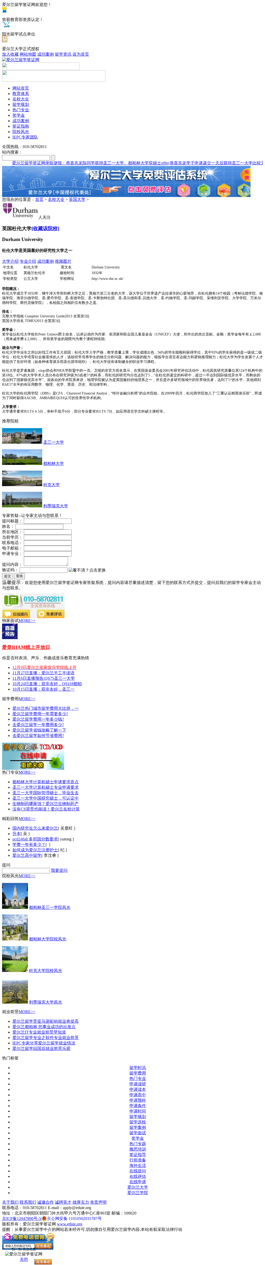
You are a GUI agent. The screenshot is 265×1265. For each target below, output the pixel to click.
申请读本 (137, 1089)
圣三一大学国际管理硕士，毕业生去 (45, 793)
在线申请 (137, 1182)
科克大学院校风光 (45, 970)
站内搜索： (12, 152)
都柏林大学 (53, 463)
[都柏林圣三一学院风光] (15, 907)
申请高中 (137, 1095)
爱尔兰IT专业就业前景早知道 (39, 1032)
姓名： (8, 526)
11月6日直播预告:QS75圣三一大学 (43, 678)
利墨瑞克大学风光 (45, 1002)
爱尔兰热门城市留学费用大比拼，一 (45, 708)
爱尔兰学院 (137, 1192)
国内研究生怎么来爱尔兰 (35, 828)
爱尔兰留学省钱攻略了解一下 (39, 730)
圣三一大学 (53, 442)
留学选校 (137, 1122)
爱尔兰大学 (137, 1187)
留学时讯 (137, 1067)
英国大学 (77, 199)
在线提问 (137, 1171)
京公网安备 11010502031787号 (74, 1218)
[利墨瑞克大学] (22, 506)
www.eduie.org (69, 1224)
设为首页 (80, 54)
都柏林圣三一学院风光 (49, 907)
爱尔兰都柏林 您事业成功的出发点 (44, 1027)
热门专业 (137, 1078)
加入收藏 (10, 54)
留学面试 (137, 1133)
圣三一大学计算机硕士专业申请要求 (45, 787)
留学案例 (137, 1127)
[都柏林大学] (22, 463)
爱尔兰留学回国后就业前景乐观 (41, 1048)
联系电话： (12, 542)
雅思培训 (137, 1149)
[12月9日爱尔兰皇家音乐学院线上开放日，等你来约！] (10, 637)
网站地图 (28, 54)
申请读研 (137, 1084)
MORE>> (27, 620)
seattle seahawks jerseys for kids (77, 168)
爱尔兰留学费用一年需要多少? (40, 714)
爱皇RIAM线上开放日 (26, 647)
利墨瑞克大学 (55, 506)
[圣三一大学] (22, 442)
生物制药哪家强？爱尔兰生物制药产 (45, 803)
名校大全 (56, 199)
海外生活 (137, 1165)
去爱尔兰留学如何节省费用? (38, 735)
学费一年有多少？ (29, 844)
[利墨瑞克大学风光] (15, 1002)
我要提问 (59, 870)
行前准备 (137, 1160)
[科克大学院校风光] (15, 970)
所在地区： (12, 532)
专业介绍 (28, 261)
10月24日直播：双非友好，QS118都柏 (47, 684)
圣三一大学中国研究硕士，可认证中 (45, 798)
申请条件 (137, 1105)
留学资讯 (63, 54)
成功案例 (45, 54)
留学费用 (137, 1073)
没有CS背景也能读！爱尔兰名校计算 (46, 809)
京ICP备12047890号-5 (21, 1218)
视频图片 (63, 261)
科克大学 (51, 484)
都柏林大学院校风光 (47, 939)
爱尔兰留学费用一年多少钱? (38, 719)
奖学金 (137, 1138)
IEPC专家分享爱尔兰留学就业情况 (43, 1043)
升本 (16, 833)
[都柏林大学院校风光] (15, 939)
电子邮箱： (12, 548)
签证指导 (137, 1154)
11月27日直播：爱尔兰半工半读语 (43, 673)
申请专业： (12, 553)
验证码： (10, 570)
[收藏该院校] (45, 228)
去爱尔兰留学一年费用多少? (38, 724)
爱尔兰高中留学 (26, 855)
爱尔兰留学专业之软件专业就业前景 (45, 1037)
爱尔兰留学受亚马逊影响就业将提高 (45, 1021)
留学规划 (137, 1116)
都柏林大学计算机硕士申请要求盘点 (45, 782)
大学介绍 (10, 261)
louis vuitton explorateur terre (26, 168)
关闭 (24, 1259)
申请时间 (137, 1111)
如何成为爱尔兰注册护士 (35, 850)
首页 (39, 199)
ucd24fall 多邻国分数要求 (35, 839)
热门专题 (137, 1144)
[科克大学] (22, 484)
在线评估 (137, 1176)
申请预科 (137, 1100)
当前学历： (12, 537)
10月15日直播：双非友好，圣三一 (43, 689)
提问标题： (12, 521)
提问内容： (12, 564)
